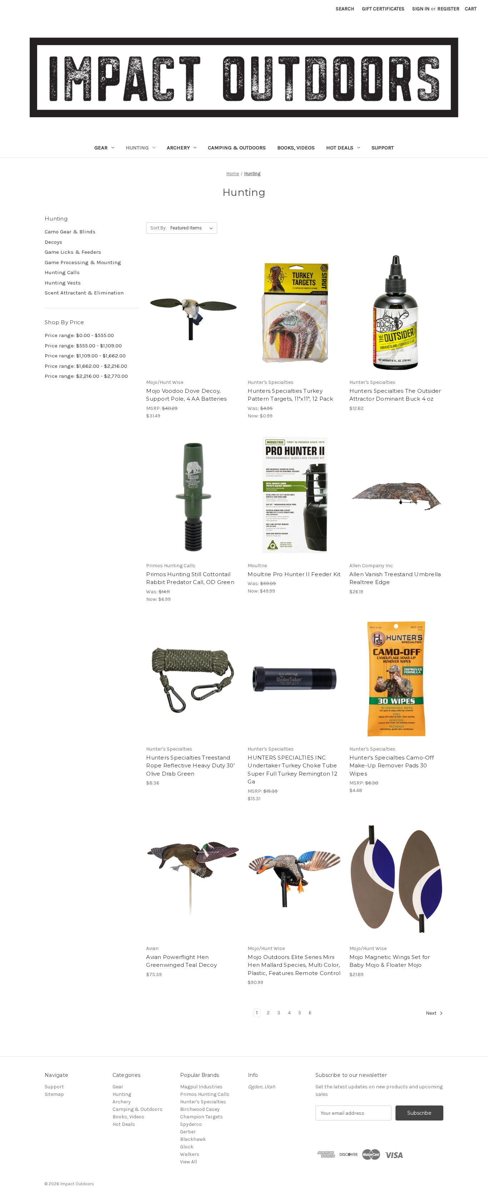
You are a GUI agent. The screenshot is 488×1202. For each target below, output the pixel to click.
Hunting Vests (63, 283)
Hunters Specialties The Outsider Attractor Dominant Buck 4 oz (395, 394)
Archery (178, 147)
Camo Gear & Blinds (70, 231)
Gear (101, 147)
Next (432, 1013)
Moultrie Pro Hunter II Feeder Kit (294, 574)
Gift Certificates (383, 9)
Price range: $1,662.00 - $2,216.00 (86, 366)
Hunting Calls (62, 272)
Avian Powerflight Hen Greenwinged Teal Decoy (181, 961)
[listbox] (193, 228)
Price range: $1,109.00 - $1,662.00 (85, 355)
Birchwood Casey (200, 1109)
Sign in (420, 9)
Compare (191, 313)
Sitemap (54, 1094)
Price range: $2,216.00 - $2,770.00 (86, 376)
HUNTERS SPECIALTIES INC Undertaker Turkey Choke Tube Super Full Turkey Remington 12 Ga (292, 769)
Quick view (192, 300)
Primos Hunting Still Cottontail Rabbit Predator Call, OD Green (190, 578)
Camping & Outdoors (237, 147)
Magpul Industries (201, 1087)
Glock (186, 1147)
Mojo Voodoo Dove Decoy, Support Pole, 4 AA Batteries (186, 394)
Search (345, 9)
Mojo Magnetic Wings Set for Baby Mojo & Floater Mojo (389, 961)
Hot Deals (339, 147)
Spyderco (191, 1124)
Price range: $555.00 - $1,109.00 (83, 345)
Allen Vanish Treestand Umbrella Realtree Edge (395, 578)
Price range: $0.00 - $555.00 (79, 335)
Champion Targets (201, 1117)
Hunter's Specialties (203, 1102)
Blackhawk (193, 1139)
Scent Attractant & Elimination (84, 293)
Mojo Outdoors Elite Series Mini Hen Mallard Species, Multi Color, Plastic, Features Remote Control (294, 965)
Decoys (53, 242)
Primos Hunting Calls (204, 1094)
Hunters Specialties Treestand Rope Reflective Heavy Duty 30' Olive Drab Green (190, 765)
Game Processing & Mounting (83, 262)
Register (448, 9)
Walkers (189, 1154)
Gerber (188, 1132)
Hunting (137, 147)
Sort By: (158, 228)
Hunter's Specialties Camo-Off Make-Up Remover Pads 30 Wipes (391, 765)
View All (188, 1162)
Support (383, 147)
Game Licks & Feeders (73, 252)
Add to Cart (193, 325)
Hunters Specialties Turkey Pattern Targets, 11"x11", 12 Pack (290, 394)
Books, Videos (296, 147)
